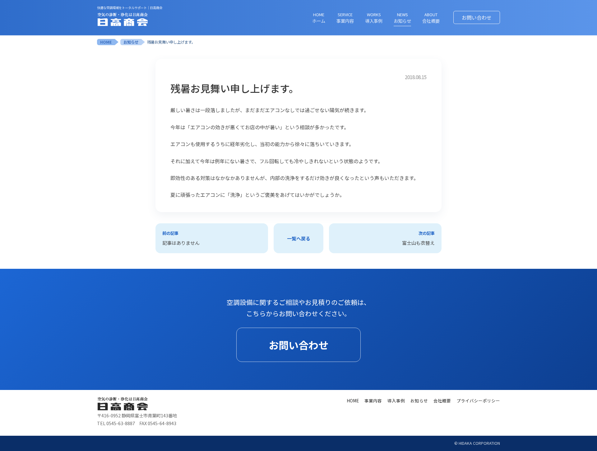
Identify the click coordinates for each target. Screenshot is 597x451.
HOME (318, 18)
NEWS (402, 18)
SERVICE (345, 18)
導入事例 (396, 400)
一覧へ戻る (298, 238)
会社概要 (442, 400)
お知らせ (130, 42)
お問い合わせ (477, 17)
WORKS (373, 18)
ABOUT (431, 18)
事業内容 (373, 400)
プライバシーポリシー (478, 400)
